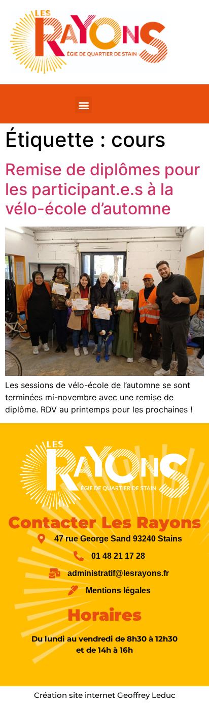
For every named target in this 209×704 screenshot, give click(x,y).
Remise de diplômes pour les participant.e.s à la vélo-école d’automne (102, 188)
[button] (83, 105)
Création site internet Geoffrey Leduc (105, 695)
